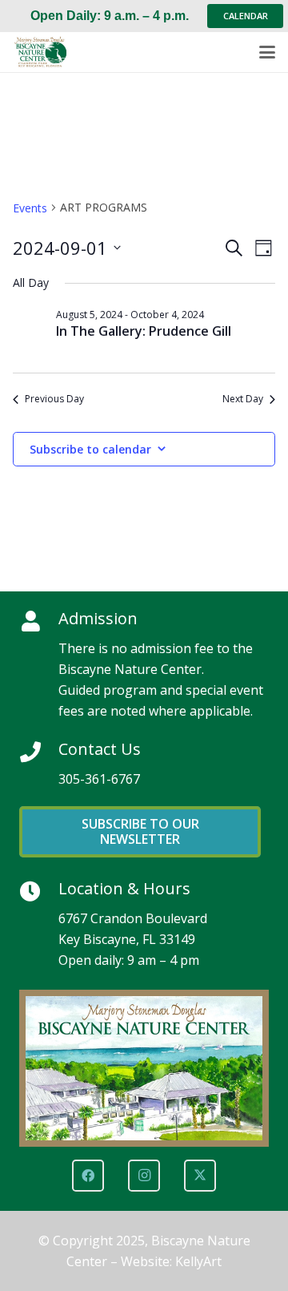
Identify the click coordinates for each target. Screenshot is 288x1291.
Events (30, 208)
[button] (267, 52)
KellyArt (198, 1261)
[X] (200, 1176)
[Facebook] (88, 1176)
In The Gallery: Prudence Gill (143, 331)
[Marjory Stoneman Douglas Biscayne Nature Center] (45, 52)
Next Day (242, 399)
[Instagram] (144, 1176)
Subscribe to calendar (90, 449)
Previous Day (54, 399)
